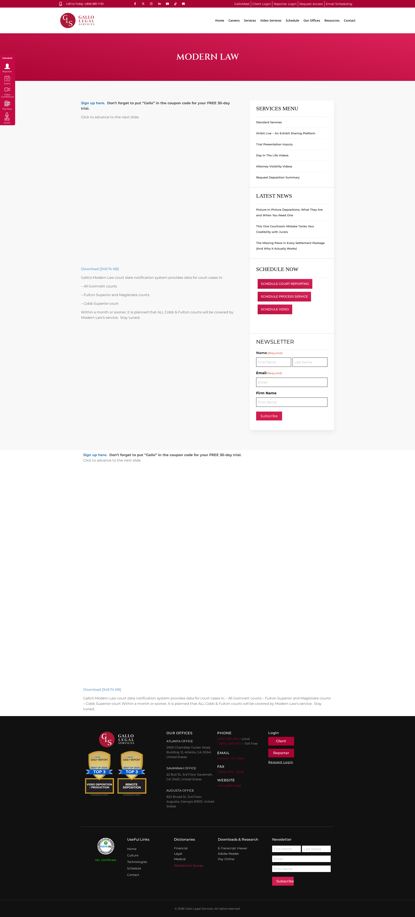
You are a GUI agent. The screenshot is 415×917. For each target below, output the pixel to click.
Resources (332, 20)
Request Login (280, 762)
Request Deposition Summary (278, 177)
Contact (350, 20)
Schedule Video (275, 309)
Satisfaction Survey (188, 865)
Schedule (292, 20)
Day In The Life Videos (272, 155)
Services (250, 20)
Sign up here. (93, 103)
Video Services (270, 20)
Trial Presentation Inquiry (274, 144)
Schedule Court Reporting (285, 284)
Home (219, 20)
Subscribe (269, 416)
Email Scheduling (339, 4)
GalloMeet (242, 4)
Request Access (311, 4)
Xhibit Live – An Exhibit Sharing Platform (285, 133)
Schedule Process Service (284, 296)
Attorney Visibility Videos (274, 166)
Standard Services (269, 122)
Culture (132, 855)
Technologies (137, 862)
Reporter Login (285, 4)
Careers (234, 20)
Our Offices (311, 20)
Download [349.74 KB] (100, 269)
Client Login (261, 4)
